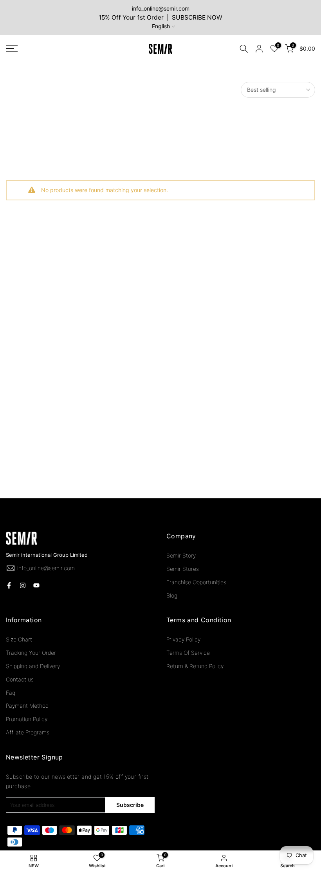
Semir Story (181, 555)
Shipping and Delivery (33, 666)
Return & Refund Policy (195, 666)
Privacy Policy (183, 639)
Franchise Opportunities (196, 582)
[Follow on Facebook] (9, 585)
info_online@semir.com (160, 8)
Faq (10, 692)
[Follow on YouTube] (36, 585)
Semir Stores (182, 568)
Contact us (20, 679)
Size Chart (19, 639)
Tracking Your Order (31, 652)
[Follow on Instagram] (22, 585)
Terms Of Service (188, 652)
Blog (171, 595)
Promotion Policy (26, 719)
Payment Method (27, 705)
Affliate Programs (27, 732)
